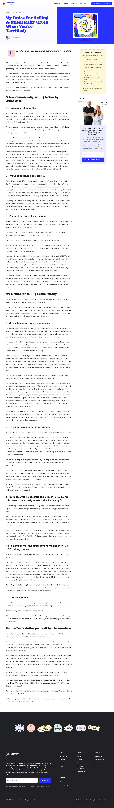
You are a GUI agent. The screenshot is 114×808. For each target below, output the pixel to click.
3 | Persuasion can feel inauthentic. (94, 64)
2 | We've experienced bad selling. (93, 62)
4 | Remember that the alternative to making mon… (93, 82)
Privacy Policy (93, 800)
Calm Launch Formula (100, 759)
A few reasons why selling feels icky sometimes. (92, 56)
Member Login (64, 756)
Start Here (74, 3)
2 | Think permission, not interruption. (91, 74)
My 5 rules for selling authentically (91, 67)
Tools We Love (81, 771)
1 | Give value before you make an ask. (93, 70)
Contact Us (63, 763)
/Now (61, 766)
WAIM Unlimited (98, 756)
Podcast (65, 3)
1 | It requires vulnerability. (91, 59)
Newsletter (57, 3)
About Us (62, 759)
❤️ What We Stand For (81, 800)
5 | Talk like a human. (90, 86)
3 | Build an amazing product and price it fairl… (93, 78)
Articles (7, 12)
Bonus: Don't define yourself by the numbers (92, 89)
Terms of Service (103, 800)
